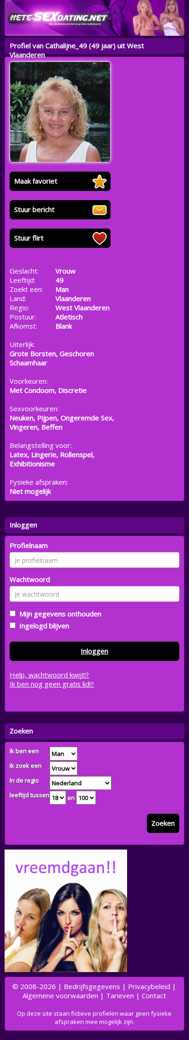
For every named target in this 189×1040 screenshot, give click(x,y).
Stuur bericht (34, 209)
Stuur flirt (29, 237)
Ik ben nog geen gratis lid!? (52, 683)
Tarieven (120, 995)
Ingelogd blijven (42, 625)
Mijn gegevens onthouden (58, 613)
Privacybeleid (149, 986)
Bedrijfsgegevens (92, 986)
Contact (154, 995)
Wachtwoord (30, 579)
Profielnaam (29, 545)
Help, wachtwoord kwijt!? (49, 674)
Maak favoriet (35, 180)
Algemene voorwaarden (60, 995)
